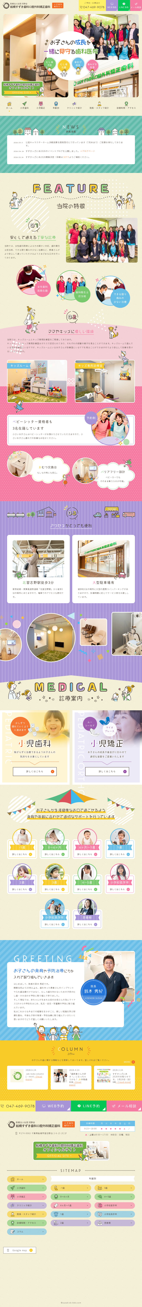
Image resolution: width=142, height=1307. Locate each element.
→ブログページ (87, 151)
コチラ (66, 157)
